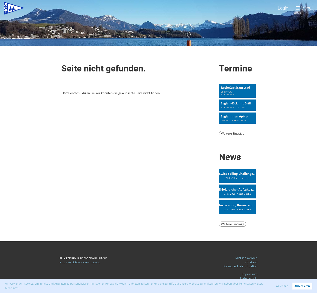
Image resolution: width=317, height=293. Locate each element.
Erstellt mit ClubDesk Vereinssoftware (79, 262)
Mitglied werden (246, 258)
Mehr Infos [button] (12, 288)
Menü (305, 8)
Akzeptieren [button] (302, 286)
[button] (237, 91)
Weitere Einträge (232, 134)
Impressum (250, 274)
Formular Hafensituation (240, 266)
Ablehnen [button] (282, 286)
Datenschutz (249, 278)
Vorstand (251, 262)
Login (283, 8)
